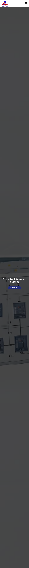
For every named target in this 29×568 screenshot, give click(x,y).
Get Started (14, 287)
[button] (1, 284)
